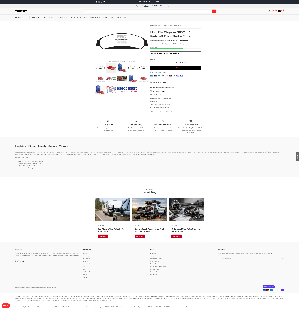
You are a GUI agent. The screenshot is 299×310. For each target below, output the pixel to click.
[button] (279, 11)
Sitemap (85, 274)
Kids (112, 17)
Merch (119, 17)
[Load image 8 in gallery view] (122, 79)
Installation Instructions (21, 157)
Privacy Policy (154, 264)
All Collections (87, 256)
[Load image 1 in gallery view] (100, 68)
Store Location (154, 261)
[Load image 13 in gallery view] (122, 90)
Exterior (73, 17)
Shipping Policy (154, 269)
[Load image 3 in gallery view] (122, 68)
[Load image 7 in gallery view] (111, 79)
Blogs (84, 269)
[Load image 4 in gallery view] (133, 68)
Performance (48, 17)
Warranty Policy (155, 274)
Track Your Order (88, 264)
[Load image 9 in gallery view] (133, 79)
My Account (86, 258)
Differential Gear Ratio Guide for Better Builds (149, 230)
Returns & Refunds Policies (158, 266)
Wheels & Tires (62, 17)
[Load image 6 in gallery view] (100, 79)
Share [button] (174, 112)
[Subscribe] (282, 258)
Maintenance (94, 17)
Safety (104, 17)
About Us (153, 253)
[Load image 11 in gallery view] (100, 90)
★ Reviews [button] (297, 156)
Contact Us (153, 256)
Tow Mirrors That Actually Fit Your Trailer (184, 230)
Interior (82, 17)
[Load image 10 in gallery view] (144, 79)
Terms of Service (155, 272)
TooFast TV (86, 266)
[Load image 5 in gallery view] (144, 68)
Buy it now (176, 68)
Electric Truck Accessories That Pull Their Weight (112, 230)
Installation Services (88, 272)
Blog (124, 17)
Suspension (36, 17)
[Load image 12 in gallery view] (111, 90)
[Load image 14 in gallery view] (133, 90)
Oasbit (54, 287)
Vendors (85, 253)
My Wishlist (86, 261)
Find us (85, 277)
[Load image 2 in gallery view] (111, 68)
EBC (157, 101)
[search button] (214, 11)
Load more (102, 236)
